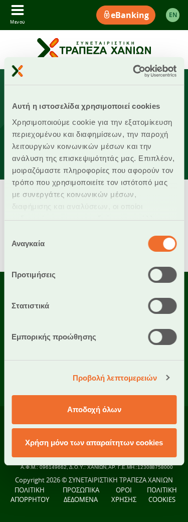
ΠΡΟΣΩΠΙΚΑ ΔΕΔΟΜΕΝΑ (81, 494)
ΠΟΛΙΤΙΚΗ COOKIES (162, 494)
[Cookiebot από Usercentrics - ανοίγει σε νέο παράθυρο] (133, 71)
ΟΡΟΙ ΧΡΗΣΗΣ (123, 494)
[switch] (162, 275)
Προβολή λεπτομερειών (115, 378)
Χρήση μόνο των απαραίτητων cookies (94, 442)
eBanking (130, 15)
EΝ (173, 15)
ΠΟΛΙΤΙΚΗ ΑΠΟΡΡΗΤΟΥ (30, 494)
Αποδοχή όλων (94, 409)
